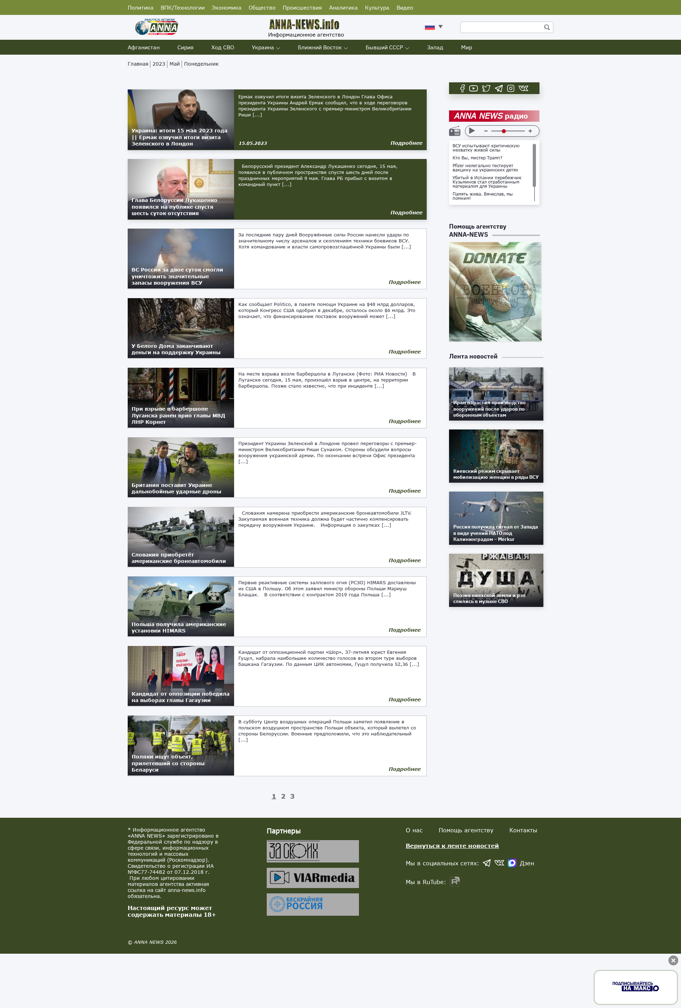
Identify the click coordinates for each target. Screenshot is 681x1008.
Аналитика (343, 7)
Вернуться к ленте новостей (452, 845)
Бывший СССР (384, 47)
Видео (405, 7)
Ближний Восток (320, 47)
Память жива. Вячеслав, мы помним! (483, 196)
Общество (262, 7)
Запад (435, 47)
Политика (141, 7)
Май (175, 64)
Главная (138, 64)
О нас (414, 830)
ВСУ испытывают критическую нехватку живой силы (486, 148)
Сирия (185, 47)
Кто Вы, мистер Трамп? (478, 158)
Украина (263, 47)
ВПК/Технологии (183, 7)
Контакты (523, 830)
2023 (159, 64)
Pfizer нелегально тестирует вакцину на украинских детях (485, 168)
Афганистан (144, 47)
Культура (377, 7)
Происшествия (302, 7)
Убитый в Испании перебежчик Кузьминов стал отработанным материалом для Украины (487, 182)
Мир (466, 47)
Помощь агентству (466, 830)
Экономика (227, 7)
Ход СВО (222, 47)
